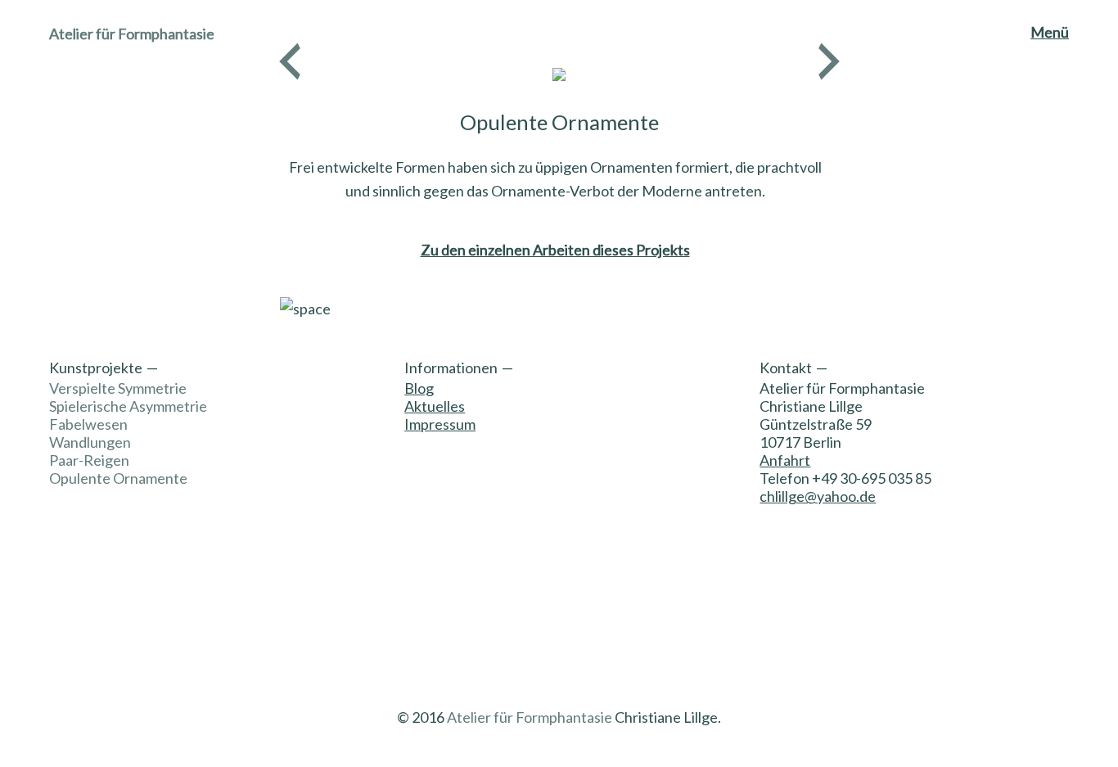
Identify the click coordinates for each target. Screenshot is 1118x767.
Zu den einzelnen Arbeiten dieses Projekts (555, 250)
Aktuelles (434, 406)
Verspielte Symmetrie (118, 388)
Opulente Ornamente (118, 478)
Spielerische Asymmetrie (128, 406)
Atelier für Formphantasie (131, 34)
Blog (419, 388)
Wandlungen (90, 442)
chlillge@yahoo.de (818, 496)
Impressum (440, 424)
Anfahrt (785, 460)
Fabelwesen (88, 424)
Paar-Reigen (89, 460)
